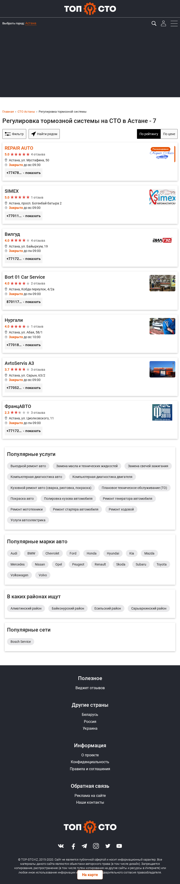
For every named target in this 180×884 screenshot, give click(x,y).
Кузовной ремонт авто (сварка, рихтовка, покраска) (51, 488)
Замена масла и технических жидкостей (87, 466)
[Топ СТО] (90, 8)
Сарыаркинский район (148, 608)
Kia (131, 553)
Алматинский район (26, 608)
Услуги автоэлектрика (28, 520)
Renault (100, 564)
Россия (90, 721)
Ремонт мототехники (27, 509)
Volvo (43, 575)
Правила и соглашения (90, 769)
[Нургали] (90, 333)
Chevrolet (52, 553)
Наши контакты (90, 802)
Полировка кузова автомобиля (68, 498)
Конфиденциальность (90, 762)
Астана (30, 23)
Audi (14, 553)
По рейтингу (148, 134)
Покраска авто (22, 498)
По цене (169, 134)
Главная (8, 111)
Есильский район (107, 608)
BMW (31, 553)
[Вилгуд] (90, 248)
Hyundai (113, 553)
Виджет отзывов (90, 688)
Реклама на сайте (90, 795)
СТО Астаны (26, 111)
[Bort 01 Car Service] (90, 290)
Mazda (149, 553)
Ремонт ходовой (121, 509)
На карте (90, 875)
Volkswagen (19, 575)
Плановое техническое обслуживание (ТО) (134, 488)
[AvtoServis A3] (90, 377)
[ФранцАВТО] (90, 420)
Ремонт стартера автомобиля (75, 509)
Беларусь (90, 714)
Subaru (141, 564)
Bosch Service (21, 642)
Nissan (40, 564)
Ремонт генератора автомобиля (127, 498)
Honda (92, 553)
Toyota (162, 564)
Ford (73, 553)
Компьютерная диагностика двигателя (102, 477)
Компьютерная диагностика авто (36, 477)
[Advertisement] (90, 64)
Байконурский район (68, 608)
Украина (90, 728)
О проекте (90, 755)
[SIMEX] (90, 204)
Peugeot (78, 564)
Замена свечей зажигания (148, 466)
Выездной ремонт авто (28, 466)
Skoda (120, 564)
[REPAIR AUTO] (90, 161)
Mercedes (18, 564)
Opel (58, 564)
